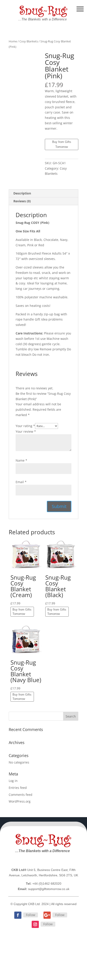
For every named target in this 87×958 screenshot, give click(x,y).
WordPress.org (20, 801)
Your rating (25, 426)
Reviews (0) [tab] (22, 201)
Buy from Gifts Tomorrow (61, 144)
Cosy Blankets (28, 41)
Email (21, 482)
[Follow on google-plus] (47, 915)
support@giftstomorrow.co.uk (48, 889)
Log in (13, 781)
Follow (30, 915)
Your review (26, 431)
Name (21, 460)
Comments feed (20, 794)
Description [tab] (22, 193)
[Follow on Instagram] (35, 924)
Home (13, 41)
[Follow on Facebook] (17, 915)
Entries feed (18, 788)
